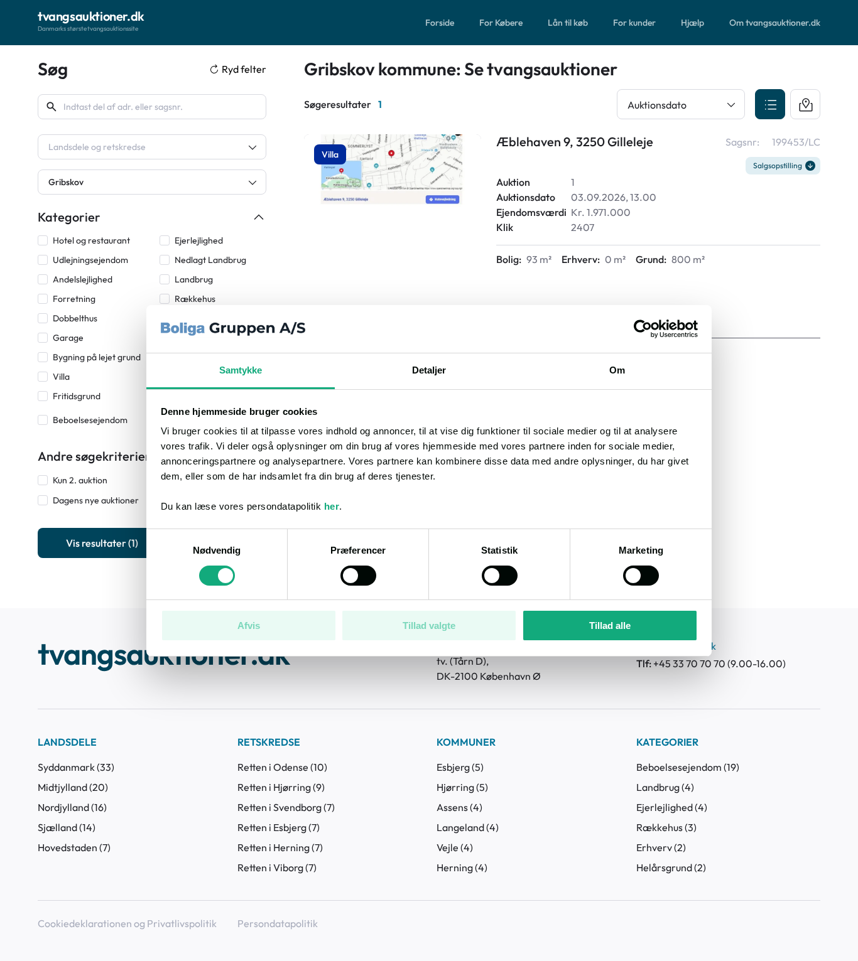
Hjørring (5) (462, 787)
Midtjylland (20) (73, 787)
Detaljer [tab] (429, 370)
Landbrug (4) (665, 787)
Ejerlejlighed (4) (671, 807)
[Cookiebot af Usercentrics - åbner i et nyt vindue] (643, 328)
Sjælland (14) (66, 827)
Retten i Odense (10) (282, 767)
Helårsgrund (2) (671, 867)
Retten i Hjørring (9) (281, 787)
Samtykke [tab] (241, 370)
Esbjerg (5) (460, 767)
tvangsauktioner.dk (164, 655)
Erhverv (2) (661, 847)
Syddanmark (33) (76, 767)
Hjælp (692, 22)
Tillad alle (610, 625)
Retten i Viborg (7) (277, 867)
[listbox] (152, 146)
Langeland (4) (468, 827)
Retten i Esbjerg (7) (278, 827)
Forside (439, 22)
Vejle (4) (455, 847)
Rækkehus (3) (666, 827)
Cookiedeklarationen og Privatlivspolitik (127, 923)
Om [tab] (617, 370)
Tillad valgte (429, 625)
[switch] (358, 576)
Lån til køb (568, 22)
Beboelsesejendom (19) (687, 767)
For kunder (634, 22)
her (332, 506)
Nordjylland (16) (72, 807)
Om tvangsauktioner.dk (774, 22)
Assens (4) (459, 807)
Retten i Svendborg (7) (286, 807)
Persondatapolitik (277, 923)
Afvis (248, 625)
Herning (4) (462, 867)
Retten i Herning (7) (280, 847)
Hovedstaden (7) (74, 847)
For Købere (501, 22)
